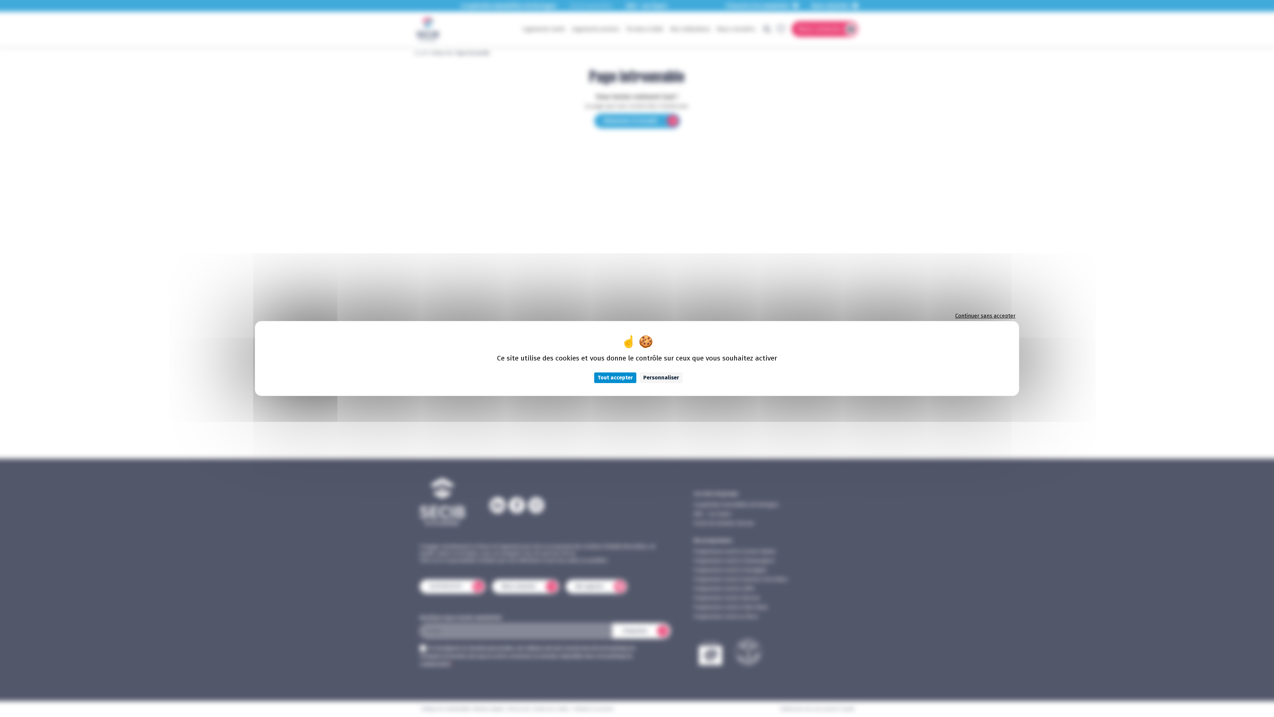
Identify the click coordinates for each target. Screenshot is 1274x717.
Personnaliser (661, 377)
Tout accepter (615, 377)
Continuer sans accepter (985, 316)
